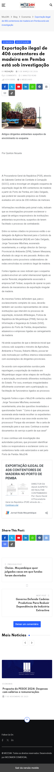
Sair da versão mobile (27, 767)
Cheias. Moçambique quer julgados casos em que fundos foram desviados (23, 572)
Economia (7, 684)
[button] (3, 5)
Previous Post (15, 564)
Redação (9, 72)
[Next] (31, 642)
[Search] (51, 5)
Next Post (41, 596)
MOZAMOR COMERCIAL (16, 757)
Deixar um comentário (27, 624)
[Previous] (25, 642)
